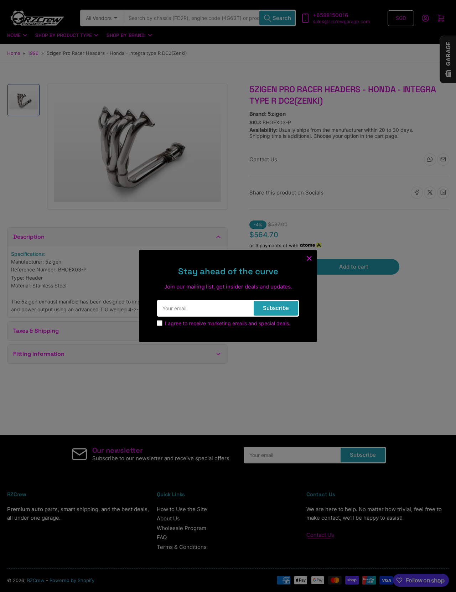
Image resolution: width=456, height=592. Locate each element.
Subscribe (276, 308)
